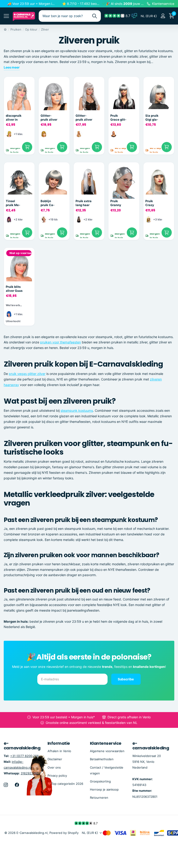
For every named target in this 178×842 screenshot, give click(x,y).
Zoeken (94, 16)
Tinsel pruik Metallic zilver (14, 203)
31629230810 (30, 773)
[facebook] (17, 785)
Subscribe (126, 679)
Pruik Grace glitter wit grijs (118, 118)
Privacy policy (57, 775)
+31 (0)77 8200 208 (24, 756)
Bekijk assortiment (6, 16)
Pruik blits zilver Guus (14, 288)
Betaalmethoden (102, 759)
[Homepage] (5, 29)
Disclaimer (55, 759)
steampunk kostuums (76, 410)
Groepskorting (100, 781)
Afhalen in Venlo (59, 751)
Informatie (59, 743)
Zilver (45, 29)
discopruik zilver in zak (14, 118)
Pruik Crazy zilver (149, 203)
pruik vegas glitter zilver (27, 374)
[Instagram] (6, 785)
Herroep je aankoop (104, 789)
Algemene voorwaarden (107, 751)
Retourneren (99, 797)
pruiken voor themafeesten (60, 342)
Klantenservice (105, 743)
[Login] (163, 16)
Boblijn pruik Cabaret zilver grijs (47, 203)
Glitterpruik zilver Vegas (49, 118)
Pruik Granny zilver (115, 203)
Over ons (54, 767)
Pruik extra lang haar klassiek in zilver (84, 203)
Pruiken (15, 29)
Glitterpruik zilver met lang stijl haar (84, 118)
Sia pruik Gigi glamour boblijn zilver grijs (153, 118)
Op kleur (31, 29)
